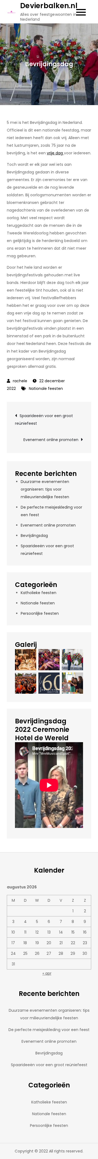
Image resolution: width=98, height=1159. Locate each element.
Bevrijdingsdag (34, 535)
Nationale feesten (46, 388)
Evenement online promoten (50, 439)
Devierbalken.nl (49, 6)
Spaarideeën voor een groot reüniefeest (44, 419)
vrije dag (55, 153)
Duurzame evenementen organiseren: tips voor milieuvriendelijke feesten (45, 489)
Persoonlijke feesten (40, 613)
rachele (20, 381)
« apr (46, 973)
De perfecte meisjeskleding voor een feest (49, 1029)
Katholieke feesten (38, 592)
